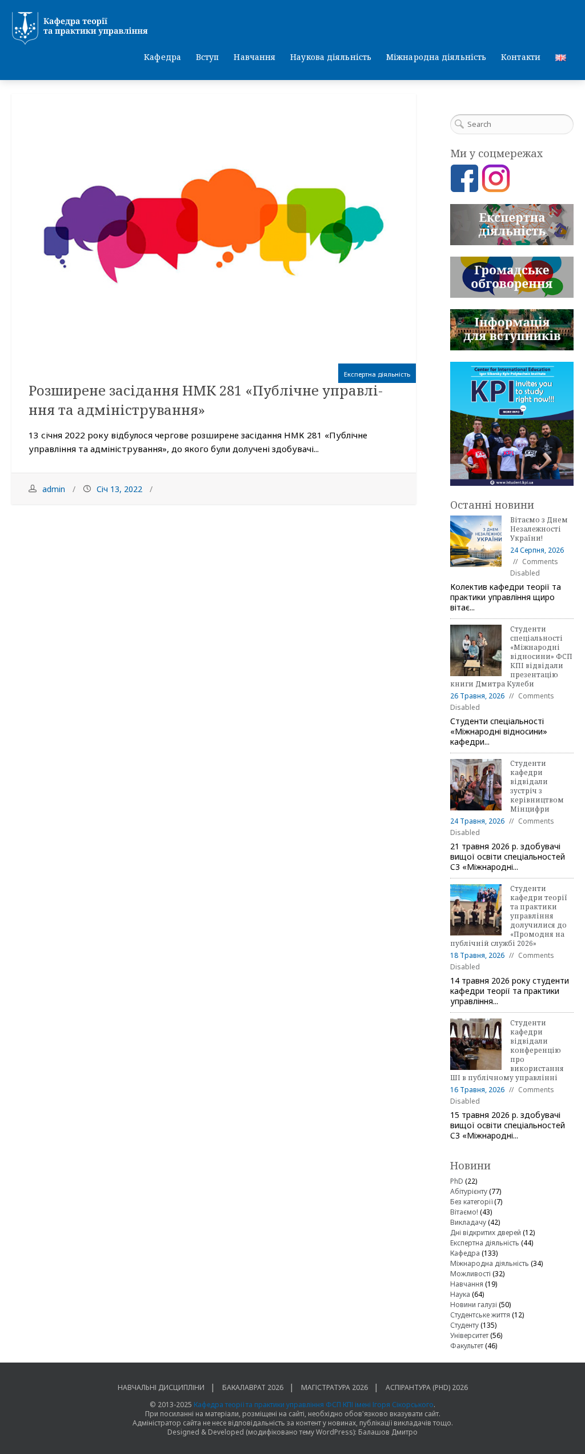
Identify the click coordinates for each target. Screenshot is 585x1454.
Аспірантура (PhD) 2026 (427, 1387)
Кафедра (162, 56)
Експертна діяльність (377, 374)
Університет (469, 1335)
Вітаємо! (464, 1212)
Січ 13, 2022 (119, 489)
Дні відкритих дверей (485, 1232)
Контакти (520, 56)
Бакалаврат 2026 (252, 1387)
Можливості (470, 1274)
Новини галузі (473, 1304)
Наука (460, 1294)
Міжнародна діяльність (436, 56)
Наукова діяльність (330, 56)
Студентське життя (480, 1315)
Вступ (207, 56)
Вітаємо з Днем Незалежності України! (539, 529)
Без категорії (471, 1202)
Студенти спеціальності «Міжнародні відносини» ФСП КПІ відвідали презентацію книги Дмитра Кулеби (511, 656)
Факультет (466, 1346)
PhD (456, 1181)
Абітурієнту (468, 1191)
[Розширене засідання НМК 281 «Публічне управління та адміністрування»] (213, 229)
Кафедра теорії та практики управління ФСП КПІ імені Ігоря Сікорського (314, 1404)
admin (53, 489)
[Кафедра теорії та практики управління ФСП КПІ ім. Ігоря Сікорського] (292, 28)
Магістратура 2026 (334, 1387)
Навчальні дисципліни (161, 1387)
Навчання (254, 56)
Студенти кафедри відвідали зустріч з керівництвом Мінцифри (537, 786)
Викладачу (468, 1222)
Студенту (464, 1325)
